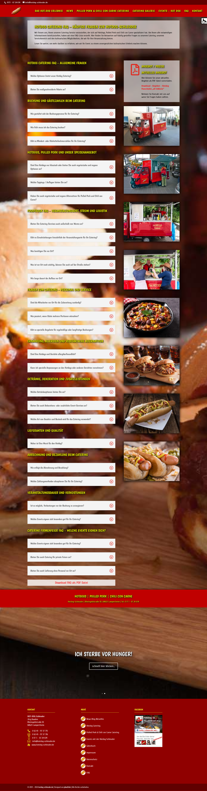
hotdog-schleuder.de (45, 787)
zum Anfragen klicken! (104, 666)
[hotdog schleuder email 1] (152, 145)
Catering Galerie (144, 11)
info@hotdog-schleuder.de (43, 741)
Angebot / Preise (153, 66)
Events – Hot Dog (170, 11)
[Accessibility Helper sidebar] (203, 21)
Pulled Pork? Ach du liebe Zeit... (103, 653)
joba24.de (67, 787)
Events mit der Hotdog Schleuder (100, 739)
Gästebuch (90, 746)
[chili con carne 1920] (152, 336)
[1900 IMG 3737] (152, 241)
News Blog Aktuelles (95, 719)
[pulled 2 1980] (152, 384)
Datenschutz (91, 759)
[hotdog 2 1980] (152, 480)
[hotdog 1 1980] (152, 432)
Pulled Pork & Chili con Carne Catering (103, 11)
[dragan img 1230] (152, 193)
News (69, 11)
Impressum (91, 752)
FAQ (186, 11)
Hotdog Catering (93, 726)
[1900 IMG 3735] (152, 288)
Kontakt (197, 11)
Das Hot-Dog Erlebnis (49, 11)
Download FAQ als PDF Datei (71, 582)
